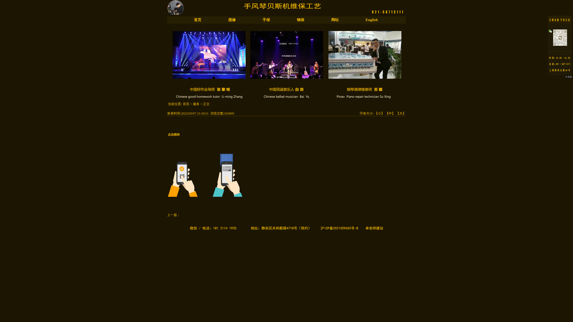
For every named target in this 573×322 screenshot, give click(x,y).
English (372, 20)
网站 (335, 20)
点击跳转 (174, 134)
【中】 (390, 113)
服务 (196, 104)
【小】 (379, 113)
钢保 (300, 20)
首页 (197, 20)
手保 (266, 20)
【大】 (401, 113)
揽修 (232, 20)
